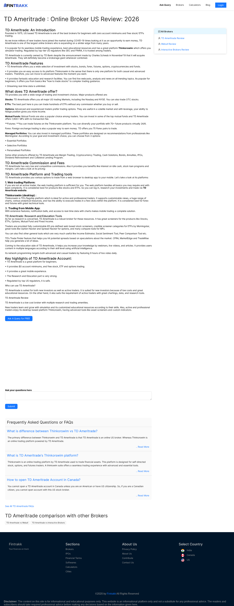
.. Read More (142, 446)
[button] (78, 422)
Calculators (71, 567)
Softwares (71, 562)
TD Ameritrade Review (172, 38)
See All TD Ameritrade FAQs (19, 506)
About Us (127, 553)
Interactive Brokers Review (174, 49)
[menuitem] (165, 5)
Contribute (127, 558)
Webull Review (168, 44)
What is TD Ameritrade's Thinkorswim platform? (42, 455)
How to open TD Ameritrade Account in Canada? (43, 480)
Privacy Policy (129, 549)
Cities (68, 571)
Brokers (70, 549)
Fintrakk (15, 544)
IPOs (68, 553)
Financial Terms (74, 558)
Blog (208, 5)
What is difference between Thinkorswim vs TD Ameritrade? (52, 431)
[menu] (193, 5)
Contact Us (128, 562)
